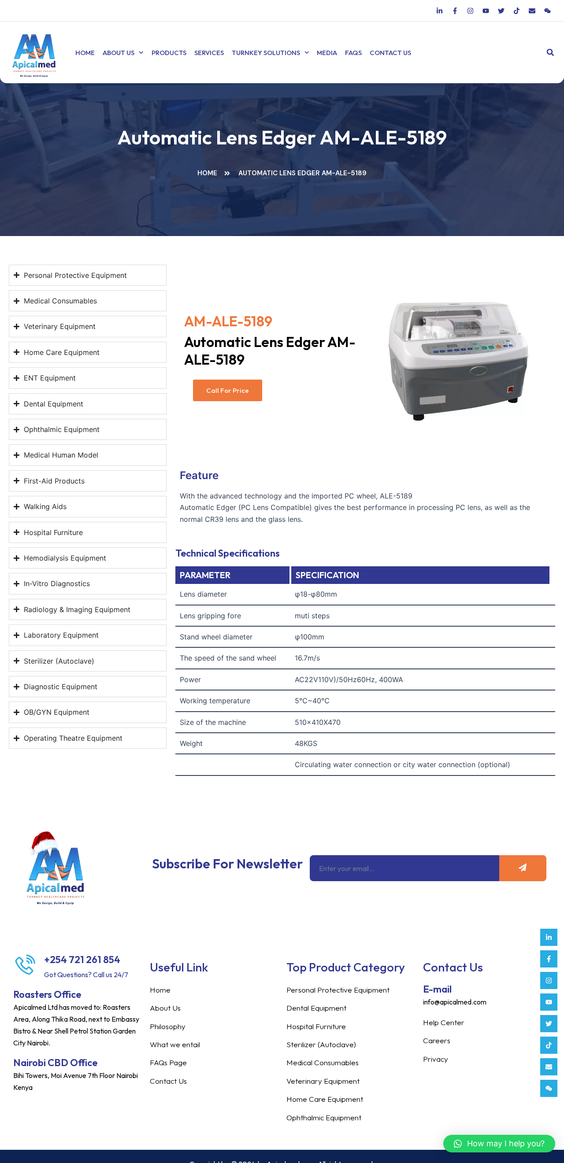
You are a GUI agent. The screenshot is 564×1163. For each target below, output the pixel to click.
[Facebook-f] (548, 958)
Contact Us (390, 52)
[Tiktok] (548, 1045)
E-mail (437, 989)
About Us (118, 52)
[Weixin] (548, 1088)
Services (209, 52)
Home (85, 52)
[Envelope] (548, 1066)
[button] (550, 52)
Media (327, 52)
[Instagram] (548, 980)
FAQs (353, 52)
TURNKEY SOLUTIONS (266, 52)
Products (169, 52)
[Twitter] (548, 1023)
